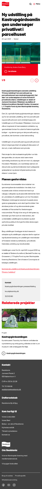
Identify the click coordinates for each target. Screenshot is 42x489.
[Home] (5, 4)
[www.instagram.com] (14, 485)
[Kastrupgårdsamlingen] (19, 319)
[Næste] (36, 80)
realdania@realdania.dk (11, 390)
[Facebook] (3, 485)
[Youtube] (8, 485)
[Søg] (30, 4)
